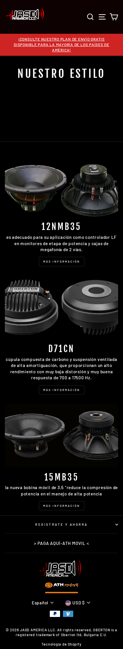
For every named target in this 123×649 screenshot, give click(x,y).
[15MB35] (61, 435)
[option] (61, 45)
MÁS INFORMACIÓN (61, 261)
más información (61, 505)
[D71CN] (61, 307)
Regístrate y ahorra (61, 524)
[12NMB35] (61, 185)
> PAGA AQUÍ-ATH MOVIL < (61, 543)
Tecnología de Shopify (61, 644)
